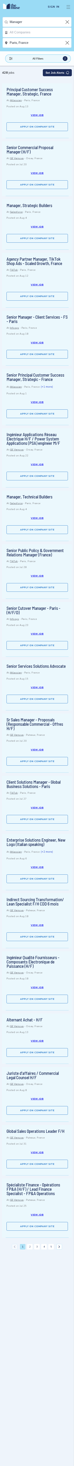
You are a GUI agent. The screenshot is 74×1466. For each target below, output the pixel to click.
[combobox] (40, 22)
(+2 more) (47, 852)
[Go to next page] (59, 1246)
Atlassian (16, 100)
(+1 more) (47, 387)
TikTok (14, 270)
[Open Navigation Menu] (68, 7)
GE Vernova (17, 158)
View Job (37, 115)
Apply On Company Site (37, 126)
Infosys (14, 327)
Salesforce (16, 212)
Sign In (53, 7)
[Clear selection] (67, 22)
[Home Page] (13, 6)
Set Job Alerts (55, 72)
